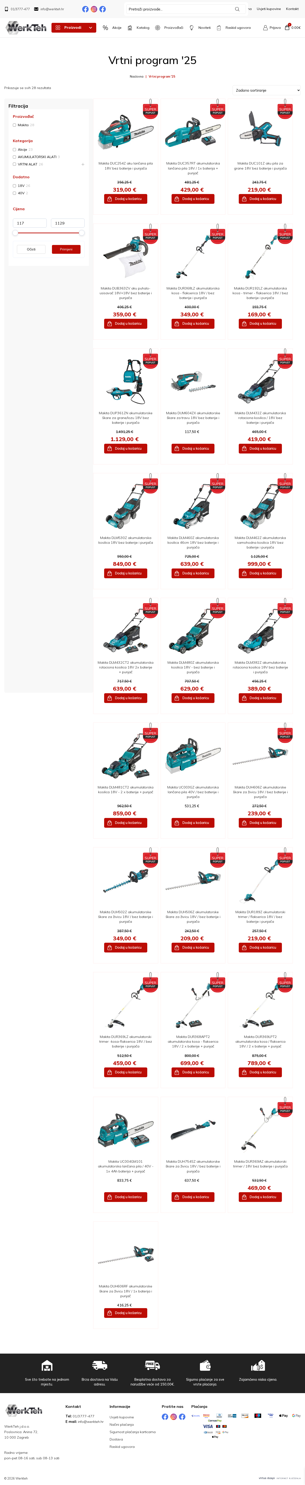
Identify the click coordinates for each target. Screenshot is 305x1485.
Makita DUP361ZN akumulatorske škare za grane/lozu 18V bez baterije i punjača (125, 418)
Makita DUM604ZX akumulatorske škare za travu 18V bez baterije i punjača (193, 418)
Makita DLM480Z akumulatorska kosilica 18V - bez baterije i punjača (193, 667)
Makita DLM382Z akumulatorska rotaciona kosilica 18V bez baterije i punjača (260, 667)
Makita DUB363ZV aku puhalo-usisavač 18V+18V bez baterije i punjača (126, 293)
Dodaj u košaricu (128, 199)
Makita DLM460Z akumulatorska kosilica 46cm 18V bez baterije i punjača (193, 542)
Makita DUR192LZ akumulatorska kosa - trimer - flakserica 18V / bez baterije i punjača (260, 293)
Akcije (22, 149)
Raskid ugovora (122, 1447)
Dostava (116, 1439)
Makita (23, 125)
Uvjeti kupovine (269, 9)
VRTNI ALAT (27, 164)
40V (21, 193)
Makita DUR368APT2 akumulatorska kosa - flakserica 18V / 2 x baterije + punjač (193, 1041)
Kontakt (292, 9)
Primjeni (66, 249)
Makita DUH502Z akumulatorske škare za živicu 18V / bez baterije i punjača (125, 917)
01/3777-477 (83, 1416)
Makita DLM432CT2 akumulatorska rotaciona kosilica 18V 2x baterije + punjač (125, 667)
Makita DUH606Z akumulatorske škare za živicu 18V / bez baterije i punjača (260, 792)
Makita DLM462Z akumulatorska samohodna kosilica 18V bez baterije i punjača (260, 542)
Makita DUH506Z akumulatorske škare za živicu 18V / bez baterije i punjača (193, 917)
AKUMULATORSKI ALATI (37, 157)
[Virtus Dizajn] (280, 1478)
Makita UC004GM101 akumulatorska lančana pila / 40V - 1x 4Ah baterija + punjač (125, 1166)
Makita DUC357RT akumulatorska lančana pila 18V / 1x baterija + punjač (193, 168)
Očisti (31, 249)
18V (21, 186)
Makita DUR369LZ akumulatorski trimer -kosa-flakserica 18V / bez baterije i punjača (125, 1041)
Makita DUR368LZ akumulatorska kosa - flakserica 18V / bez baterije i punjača (193, 293)
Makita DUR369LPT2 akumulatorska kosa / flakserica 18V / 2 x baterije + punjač (260, 1041)
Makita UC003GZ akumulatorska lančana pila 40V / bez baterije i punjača (193, 792)
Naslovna (136, 76)
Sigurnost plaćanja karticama (133, 1432)
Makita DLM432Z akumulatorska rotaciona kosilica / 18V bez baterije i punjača (260, 418)
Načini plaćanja (122, 1424)
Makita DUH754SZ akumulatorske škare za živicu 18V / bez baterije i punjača (193, 1166)
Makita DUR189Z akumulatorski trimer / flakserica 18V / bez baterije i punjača (260, 917)
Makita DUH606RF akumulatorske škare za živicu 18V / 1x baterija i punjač (125, 1291)
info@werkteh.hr (91, 1422)
